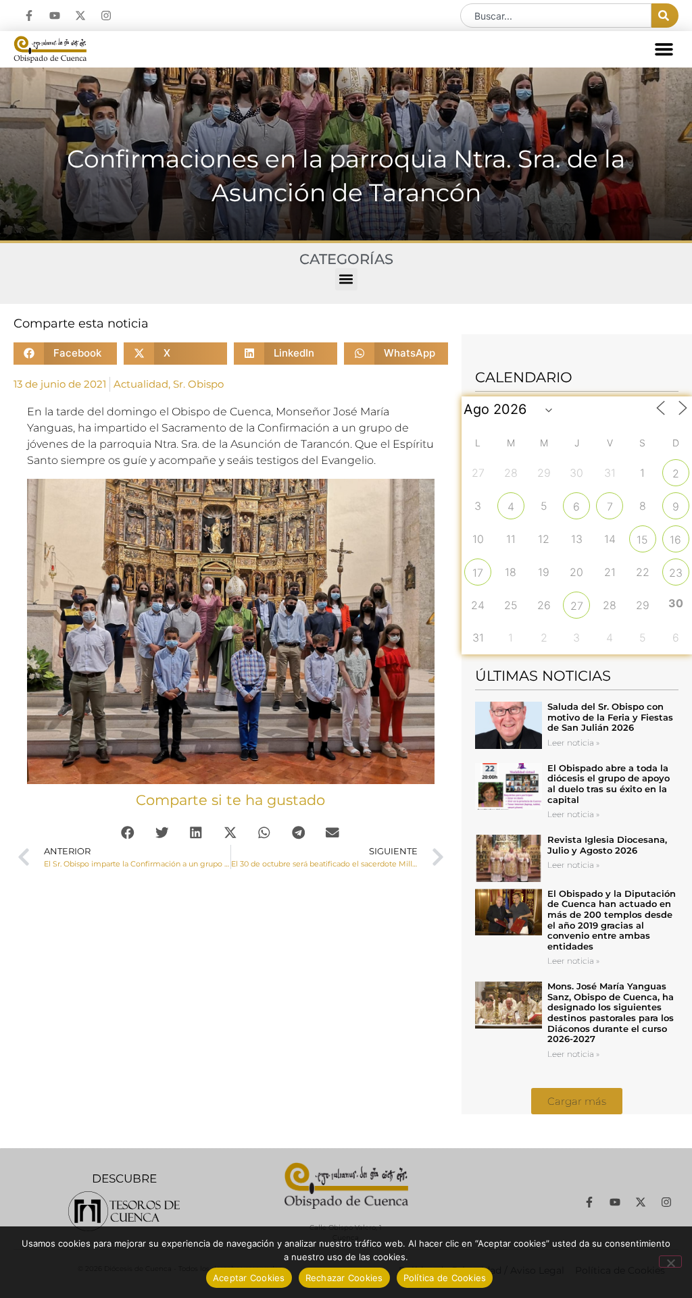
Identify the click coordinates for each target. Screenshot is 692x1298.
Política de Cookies (445, 1277)
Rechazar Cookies (344, 1277)
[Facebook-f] (29, 15)
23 (676, 572)
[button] (664, 49)
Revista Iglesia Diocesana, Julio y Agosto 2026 (607, 845)
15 (642, 539)
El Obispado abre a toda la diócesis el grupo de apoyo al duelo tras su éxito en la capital (608, 783)
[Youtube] (54, 15)
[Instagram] (106, 15)
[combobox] (555, 15)
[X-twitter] (80, 15)
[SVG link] (124, 1211)
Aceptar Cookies (249, 1277)
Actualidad (141, 384)
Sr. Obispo (198, 384)
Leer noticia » (573, 742)
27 (576, 606)
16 (675, 539)
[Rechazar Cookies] (670, 1261)
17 (477, 572)
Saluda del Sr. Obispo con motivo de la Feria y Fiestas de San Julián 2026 (610, 717)
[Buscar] (664, 15)
